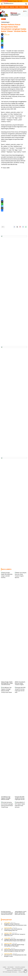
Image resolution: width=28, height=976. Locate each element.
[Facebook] (14, 36)
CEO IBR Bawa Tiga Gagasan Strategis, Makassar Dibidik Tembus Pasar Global (6, 798)
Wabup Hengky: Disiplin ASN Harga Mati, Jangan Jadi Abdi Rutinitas (7, 683)
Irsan (5, 33)
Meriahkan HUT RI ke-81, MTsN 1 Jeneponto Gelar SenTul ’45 (14, 935)
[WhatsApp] (14, 41)
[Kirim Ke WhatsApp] (26, 227)
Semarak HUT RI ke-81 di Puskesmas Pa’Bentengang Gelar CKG (13, 929)
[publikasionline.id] (8, 4)
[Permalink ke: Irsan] (2, 34)
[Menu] (2, 4)
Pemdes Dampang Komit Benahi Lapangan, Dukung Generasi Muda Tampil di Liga (7, 913)
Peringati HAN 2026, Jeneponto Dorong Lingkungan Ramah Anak (19, 798)
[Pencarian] (26, 4)
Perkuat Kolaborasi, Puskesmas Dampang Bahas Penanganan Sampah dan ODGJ (14, 950)
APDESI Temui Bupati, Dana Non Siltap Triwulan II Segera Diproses (20, 683)
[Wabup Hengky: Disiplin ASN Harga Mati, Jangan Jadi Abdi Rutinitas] (7, 626)
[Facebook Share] (14, 227)
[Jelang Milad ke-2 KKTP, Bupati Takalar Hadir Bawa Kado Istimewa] (21, 856)
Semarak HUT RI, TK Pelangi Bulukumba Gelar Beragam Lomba (15, 955)
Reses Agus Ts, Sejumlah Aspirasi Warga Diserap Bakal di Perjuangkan (14, 945)
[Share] (14, 47)
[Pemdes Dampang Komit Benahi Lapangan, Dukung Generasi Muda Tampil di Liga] (7, 856)
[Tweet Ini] (17, 227)
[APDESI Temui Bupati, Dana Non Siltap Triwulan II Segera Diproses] (21, 626)
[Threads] (14, 45)
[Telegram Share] (23, 227)
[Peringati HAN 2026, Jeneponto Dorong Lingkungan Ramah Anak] (21, 741)
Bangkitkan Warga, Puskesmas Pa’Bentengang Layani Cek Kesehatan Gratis (15, 924)
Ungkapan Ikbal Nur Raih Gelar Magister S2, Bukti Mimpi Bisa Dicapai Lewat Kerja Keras (14, 940)
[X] (14, 39)
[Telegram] (14, 43)
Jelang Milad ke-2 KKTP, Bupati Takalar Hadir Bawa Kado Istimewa (20, 913)
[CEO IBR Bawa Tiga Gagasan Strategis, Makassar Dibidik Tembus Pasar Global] (7, 741)
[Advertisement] (14, 184)
